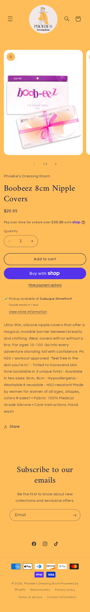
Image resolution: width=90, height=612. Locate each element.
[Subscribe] (74, 515)
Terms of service (30, 597)
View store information (28, 312)
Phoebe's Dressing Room (42, 583)
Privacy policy (65, 590)
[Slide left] (34, 164)
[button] (10, 18)
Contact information (61, 597)
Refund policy (40, 590)
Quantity (11, 231)
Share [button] (15, 426)
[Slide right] (56, 164)
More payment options (45, 285)
